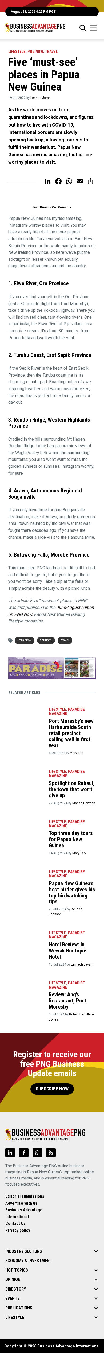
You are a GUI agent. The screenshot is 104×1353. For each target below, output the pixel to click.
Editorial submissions (24, 1196)
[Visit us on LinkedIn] (10, 1152)
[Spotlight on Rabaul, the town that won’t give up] (25, 779)
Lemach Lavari (82, 964)
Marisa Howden (83, 803)
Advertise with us (21, 1203)
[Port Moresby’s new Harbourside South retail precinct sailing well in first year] (25, 716)
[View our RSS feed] (51, 1152)
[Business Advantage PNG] (35, 27)
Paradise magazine (67, 711)
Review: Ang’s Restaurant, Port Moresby (67, 1000)
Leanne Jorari (40, 98)
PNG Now (35, 51)
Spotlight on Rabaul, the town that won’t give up (71, 789)
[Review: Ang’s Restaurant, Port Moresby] (25, 990)
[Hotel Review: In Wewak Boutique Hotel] (25, 940)
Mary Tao (76, 753)
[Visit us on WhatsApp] (37, 1152)
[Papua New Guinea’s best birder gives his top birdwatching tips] (25, 879)
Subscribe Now (52, 1088)
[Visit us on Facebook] (24, 1152)
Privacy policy (17, 1230)
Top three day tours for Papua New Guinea (71, 839)
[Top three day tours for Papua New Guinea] (25, 829)
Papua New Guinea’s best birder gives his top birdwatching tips (72, 892)
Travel (51, 51)
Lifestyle (17, 51)
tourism (46, 640)
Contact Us (15, 1223)
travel (65, 640)
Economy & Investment (28, 1260)
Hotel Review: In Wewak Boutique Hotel (67, 950)
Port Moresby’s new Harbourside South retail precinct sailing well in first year (71, 733)
